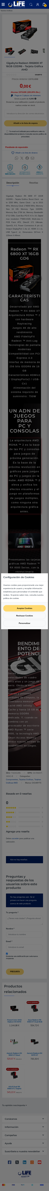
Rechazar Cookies (24, 616)
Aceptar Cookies (24, 608)
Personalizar (24, 623)
